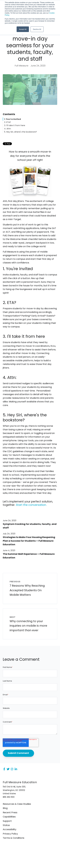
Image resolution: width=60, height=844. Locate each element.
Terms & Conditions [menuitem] (13, 838)
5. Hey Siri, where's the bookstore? (20, 131)
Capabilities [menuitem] (9, 816)
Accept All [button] (23, 29)
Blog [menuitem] (5, 808)
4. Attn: (7, 128)
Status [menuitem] (6, 825)
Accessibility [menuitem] (9, 829)
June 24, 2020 (9, 520)
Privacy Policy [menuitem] (10, 833)
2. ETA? (7, 122)
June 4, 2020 (9, 550)
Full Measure (21, 65)
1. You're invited (12, 119)
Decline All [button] (37, 29)
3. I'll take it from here (14, 125)
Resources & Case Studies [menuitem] (17, 804)
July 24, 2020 (9, 533)
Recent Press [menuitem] (10, 812)
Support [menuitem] (7, 821)
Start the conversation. (31, 505)
